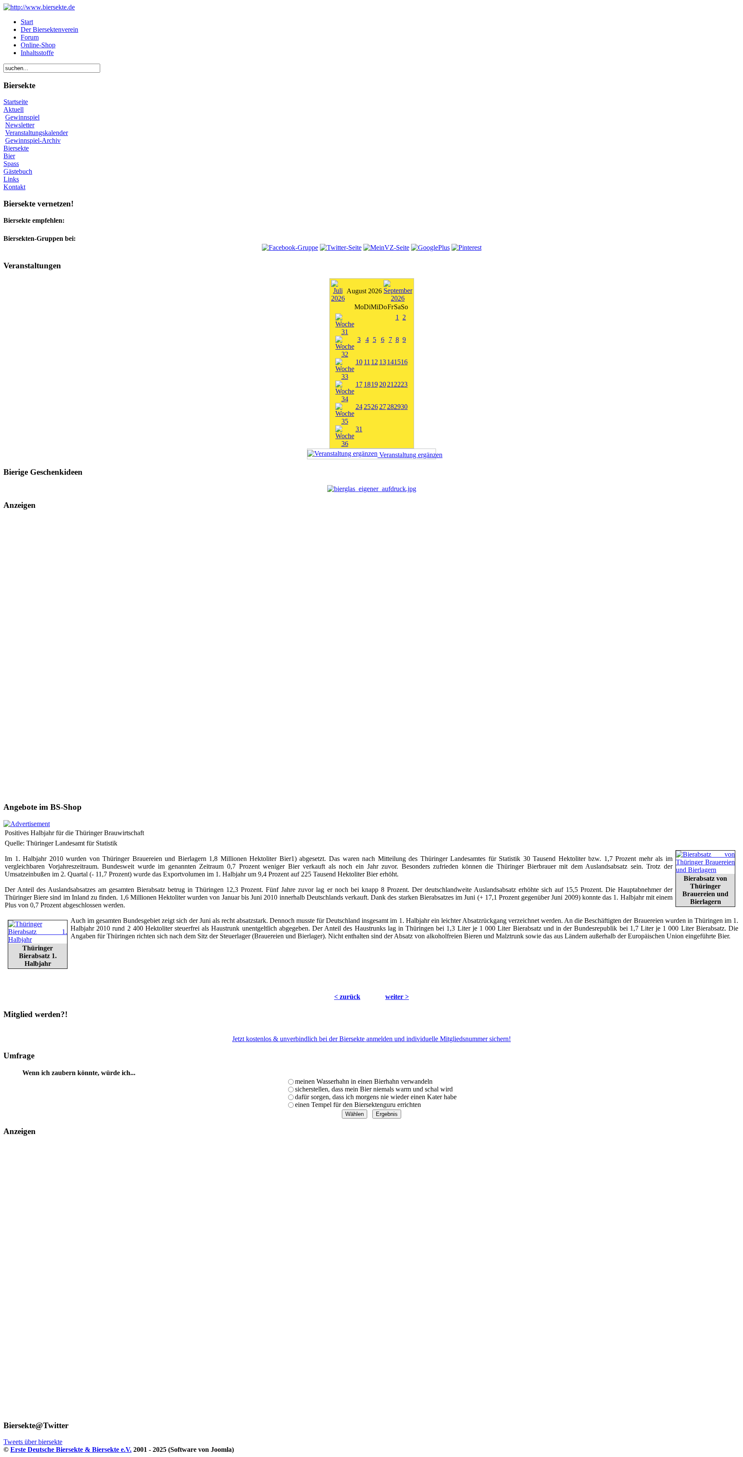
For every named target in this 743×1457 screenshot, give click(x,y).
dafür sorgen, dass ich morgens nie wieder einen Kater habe (376, 1096)
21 (390, 384)
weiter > (397, 996)
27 (382, 406)
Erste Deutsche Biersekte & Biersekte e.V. (71, 1449)
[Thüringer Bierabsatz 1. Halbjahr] (37, 939)
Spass (11, 163)
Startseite (15, 101)
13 (382, 362)
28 (390, 406)
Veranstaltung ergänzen (407, 454)
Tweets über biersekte (32, 1441)
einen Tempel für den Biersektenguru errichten (358, 1104)
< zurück (347, 996)
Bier (9, 156)
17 (359, 384)
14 (390, 362)
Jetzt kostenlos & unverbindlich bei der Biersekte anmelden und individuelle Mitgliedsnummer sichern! (371, 1038)
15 (397, 362)
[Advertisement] (371, 656)
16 (404, 362)
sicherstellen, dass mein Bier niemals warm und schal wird (374, 1089)
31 (359, 429)
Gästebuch (17, 171)
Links (11, 179)
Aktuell (13, 109)
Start (27, 21)
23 (404, 384)
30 (404, 406)
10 (359, 362)
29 (397, 406)
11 (367, 362)
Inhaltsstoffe (37, 52)
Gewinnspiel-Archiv (33, 140)
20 (382, 384)
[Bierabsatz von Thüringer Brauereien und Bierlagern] (705, 869)
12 (374, 362)
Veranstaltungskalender (36, 132)
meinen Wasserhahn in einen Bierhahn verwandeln (364, 1081)
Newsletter (19, 125)
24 (359, 406)
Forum (30, 37)
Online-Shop (38, 45)
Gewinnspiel (22, 117)
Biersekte (16, 148)
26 (374, 406)
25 (367, 406)
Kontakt (14, 187)
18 (367, 384)
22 (397, 384)
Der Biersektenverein (49, 29)
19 (374, 384)
